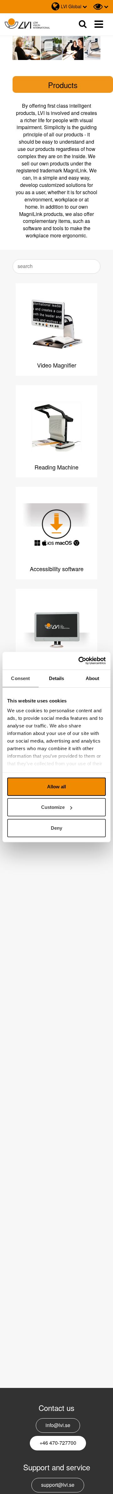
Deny (56, 827)
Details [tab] (56, 678)
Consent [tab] (20, 678)
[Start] (27, 23)
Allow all (56, 786)
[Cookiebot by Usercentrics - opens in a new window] (80, 661)
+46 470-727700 (58, 1442)
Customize (53, 807)
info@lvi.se (58, 1425)
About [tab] (93, 678)
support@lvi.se (57, 1484)
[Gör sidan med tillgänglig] (100, 7)
